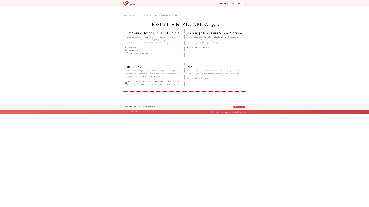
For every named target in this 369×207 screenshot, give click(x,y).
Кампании (224, 4)
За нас (234, 4)
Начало (126, 15)
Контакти (160, 112)
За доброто (155, 76)
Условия (135, 112)
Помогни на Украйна (140, 15)
